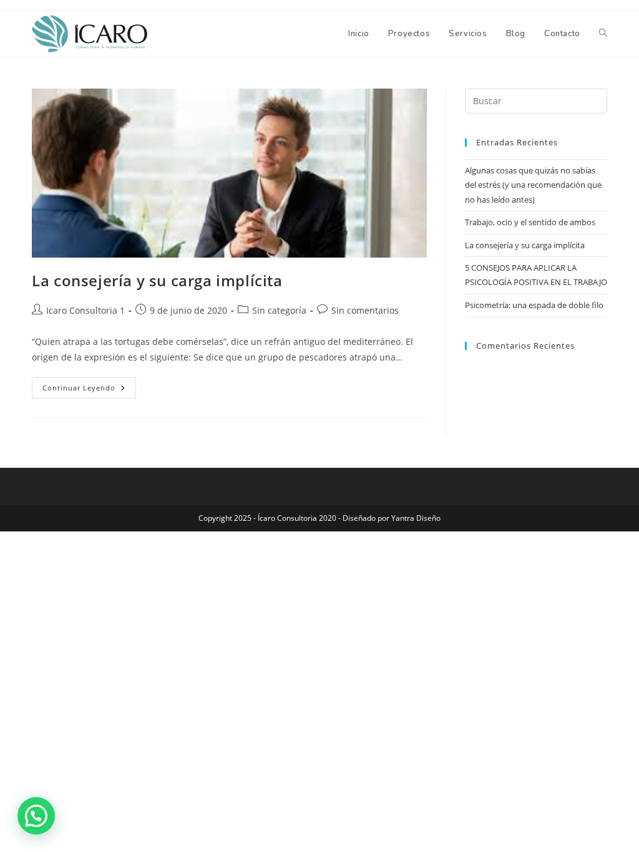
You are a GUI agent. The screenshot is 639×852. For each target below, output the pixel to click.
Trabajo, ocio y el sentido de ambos (530, 222)
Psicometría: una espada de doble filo (534, 305)
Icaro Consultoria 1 (85, 310)
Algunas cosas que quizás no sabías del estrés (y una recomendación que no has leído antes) (533, 185)
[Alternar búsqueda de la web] (603, 34)
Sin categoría (279, 310)
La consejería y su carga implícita (157, 280)
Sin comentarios (365, 310)
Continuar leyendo (89, 384)
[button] (36, 816)
